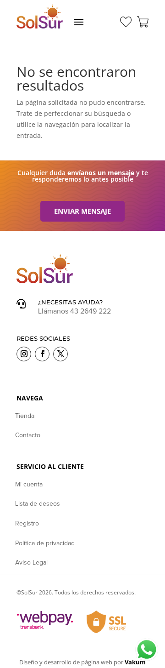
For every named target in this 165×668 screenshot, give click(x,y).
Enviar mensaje (82, 211)
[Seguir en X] (60, 354)
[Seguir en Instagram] (23, 354)
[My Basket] (142, 22)
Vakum (135, 662)
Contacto (27, 435)
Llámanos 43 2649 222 (74, 311)
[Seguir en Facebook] (42, 354)
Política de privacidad (45, 543)
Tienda (24, 416)
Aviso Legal (31, 563)
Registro (27, 523)
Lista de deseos (37, 504)
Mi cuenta (29, 484)
